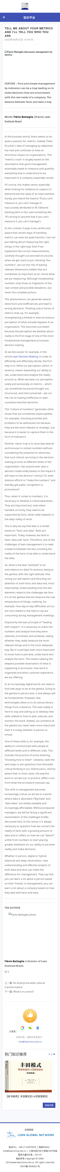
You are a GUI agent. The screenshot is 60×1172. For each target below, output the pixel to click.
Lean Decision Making (25, 356)
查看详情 (26, 1105)
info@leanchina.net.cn (30, 1041)
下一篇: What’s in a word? (19, 991)
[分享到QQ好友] (38, 1028)
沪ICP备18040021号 (30, 1166)
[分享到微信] (22, 1028)
